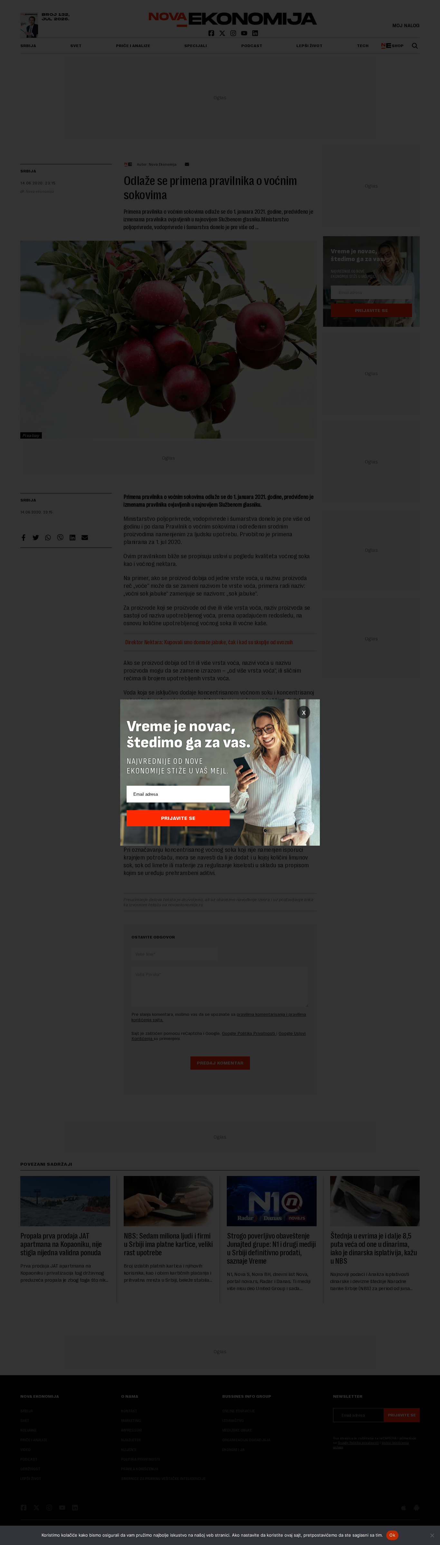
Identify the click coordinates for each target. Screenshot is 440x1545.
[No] (432, 1535)
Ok (392, 1535)
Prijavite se (178, 818)
